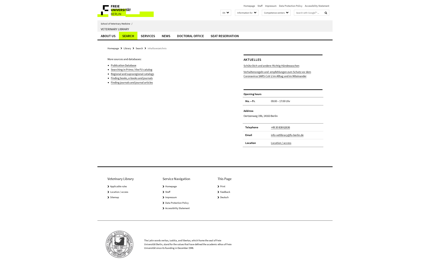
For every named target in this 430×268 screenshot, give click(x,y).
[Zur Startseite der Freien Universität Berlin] (125, 10)
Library (127, 48)
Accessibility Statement (317, 5)
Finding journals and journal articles (132, 82)
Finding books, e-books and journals (132, 78)
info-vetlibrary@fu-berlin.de (287, 135)
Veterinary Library (115, 29)
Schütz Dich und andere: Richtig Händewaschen (271, 66)
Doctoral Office (190, 36)
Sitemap (114, 197)
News (166, 36)
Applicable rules (118, 186)
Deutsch (224, 197)
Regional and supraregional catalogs (132, 74)
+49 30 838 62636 (280, 127)
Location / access (281, 143)
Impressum (270, 5)
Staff (260, 5)
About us (108, 36)
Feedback (225, 191)
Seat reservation (225, 36)
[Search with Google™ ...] (326, 12)
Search (128, 36)
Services (148, 36)
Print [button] (222, 186)
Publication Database (123, 65)
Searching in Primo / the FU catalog (131, 69)
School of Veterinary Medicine (116, 24)
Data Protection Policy (290, 5)
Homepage (249, 5)
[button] (225, 13)
